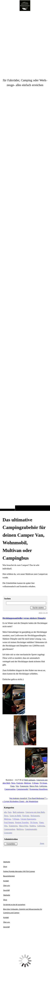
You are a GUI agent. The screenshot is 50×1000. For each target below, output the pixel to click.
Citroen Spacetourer (28, 819)
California (43, 786)
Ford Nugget (9, 822)
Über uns (6, 886)
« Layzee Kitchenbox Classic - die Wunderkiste (20, 801)
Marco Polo (33, 786)
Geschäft (6, 890)
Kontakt (6, 881)
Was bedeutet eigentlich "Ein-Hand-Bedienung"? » (28, 798)
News (13, 783)
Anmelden (10, 844)
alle (5, 812)
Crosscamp (8, 833)
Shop (5, 867)
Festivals (19, 783)
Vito (17, 786)
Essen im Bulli (15, 816)
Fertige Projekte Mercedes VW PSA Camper (19, 871)
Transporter (24, 786)
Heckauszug (35, 816)
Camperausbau (10, 789)
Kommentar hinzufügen (38, 789)
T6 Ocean (43, 783)
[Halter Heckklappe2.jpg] (25, 714)
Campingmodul (22, 789)
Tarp (9, 812)
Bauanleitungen (9, 876)
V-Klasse (35, 783)
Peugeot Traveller (22, 822)
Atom (42, 843)
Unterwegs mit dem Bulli (35, 812)
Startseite (6, 862)
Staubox (32, 826)
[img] (25, 261)
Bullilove (20, 829)
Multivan (27, 783)
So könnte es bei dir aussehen (14, 905)
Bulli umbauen (29, 780)
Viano (12, 786)
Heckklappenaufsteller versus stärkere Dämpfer (24, 618)
